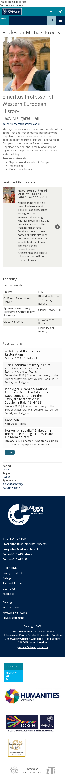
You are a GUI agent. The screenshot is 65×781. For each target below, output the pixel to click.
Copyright (8, 602)
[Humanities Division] (32, 696)
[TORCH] (29, 722)
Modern (7, 469)
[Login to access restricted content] (60, 11)
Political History (11, 487)
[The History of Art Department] (13, 672)
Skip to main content (11, 5)
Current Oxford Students (17, 554)
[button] (51, 11)
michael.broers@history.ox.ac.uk (21, 124)
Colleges (8, 578)
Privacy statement (13, 617)
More (9, 452)
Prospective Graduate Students (21, 549)
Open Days (9, 588)
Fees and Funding (13, 583)
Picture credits (11, 607)
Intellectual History (13, 484)
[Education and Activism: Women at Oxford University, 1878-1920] (17, 747)
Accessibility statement (16, 612)
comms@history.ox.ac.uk (32, 647)
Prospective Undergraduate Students (25, 544)
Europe (6, 476)
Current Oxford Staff (15, 559)
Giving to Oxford (12, 573)
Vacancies (8, 593)
